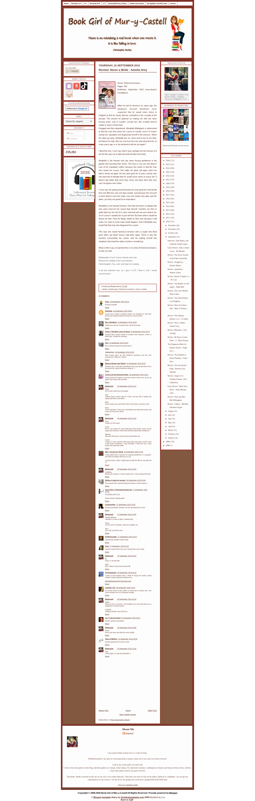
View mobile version (127, 715)
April (170, 426)
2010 (168, 222)
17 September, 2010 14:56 (126, 514)
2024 (168, 168)
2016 (168, 199)
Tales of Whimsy (111, 639)
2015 (168, 203)
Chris (107, 302)
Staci (107, 546)
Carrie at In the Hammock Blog (116, 375)
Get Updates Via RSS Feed (157, 4)
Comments (73, 139)
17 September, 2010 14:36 (125, 505)
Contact (173, 4)
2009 (168, 442)
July (170, 415)
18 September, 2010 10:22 (125, 588)
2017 (168, 195)
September (172, 237)
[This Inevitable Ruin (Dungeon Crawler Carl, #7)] (166, 131)
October (171, 233)
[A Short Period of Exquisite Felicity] (166, 123)
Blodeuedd (109, 386)
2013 (168, 210)
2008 (168, 445)
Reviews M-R (95, 4)
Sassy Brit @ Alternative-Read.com (118, 490)
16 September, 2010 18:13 (119, 302)
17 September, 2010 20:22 (127, 537)
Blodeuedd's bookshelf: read (176, 106)
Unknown (108, 311)
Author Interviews (137, 4)
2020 (168, 183)
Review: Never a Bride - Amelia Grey (123, 69)
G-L (85, 4)
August (171, 411)
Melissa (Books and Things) (115, 363)
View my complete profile (128, 785)
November (172, 229)
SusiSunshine (110, 505)
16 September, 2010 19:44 (140, 332)
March (170, 430)
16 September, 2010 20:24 (118, 343)
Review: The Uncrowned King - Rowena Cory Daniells (177, 368)
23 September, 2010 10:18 (126, 649)
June (170, 419)
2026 (168, 161)
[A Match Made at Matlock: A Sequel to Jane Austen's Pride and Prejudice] (181, 123)
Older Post (152, 711)
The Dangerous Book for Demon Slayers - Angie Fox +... (177, 347)
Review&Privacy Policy (117, 4)
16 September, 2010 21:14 (126, 386)
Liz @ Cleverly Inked (112, 618)
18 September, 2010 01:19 (126, 573)
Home (66, 4)
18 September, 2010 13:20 (126, 599)
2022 (168, 176)
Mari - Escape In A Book (114, 452)
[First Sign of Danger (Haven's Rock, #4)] (181, 115)
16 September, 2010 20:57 (136, 363)
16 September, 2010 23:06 (136, 480)
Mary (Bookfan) (111, 322)
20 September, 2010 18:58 (126, 628)
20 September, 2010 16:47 (130, 618)
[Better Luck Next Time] (176, 115)
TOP (131, 800)
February (171, 434)
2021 (168, 180)
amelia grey (113, 289)
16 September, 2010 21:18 (126, 418)
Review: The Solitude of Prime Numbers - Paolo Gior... (177, 358)
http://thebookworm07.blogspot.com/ (118, 581)
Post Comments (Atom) (120, 720)
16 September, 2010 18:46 (127, 322)
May (170, 423)
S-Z (104, 4)
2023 (168, 172)
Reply (107, 308)
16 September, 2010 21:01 (138, 375)
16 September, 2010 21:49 (133, 452)
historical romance (126, 289)
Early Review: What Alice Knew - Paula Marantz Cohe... (177, 389)
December (172, 225)
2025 (168, 164)
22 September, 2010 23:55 (127, 639)
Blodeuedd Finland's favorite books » (176, 147)
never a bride (141, 289)
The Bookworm (110, 573)
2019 (168, 187)
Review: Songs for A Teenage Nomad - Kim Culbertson (177, 379)
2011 (168, 218)
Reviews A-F (76, 4)
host (106, 343)
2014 (168, 206)
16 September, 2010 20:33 (124, 352)
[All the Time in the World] (176, 131)
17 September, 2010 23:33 (126, 556)
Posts (71, 133)
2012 (168, 214)
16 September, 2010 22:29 (126, 469)
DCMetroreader (111, 537)
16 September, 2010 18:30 (122, 311)
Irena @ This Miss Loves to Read (117, 332)
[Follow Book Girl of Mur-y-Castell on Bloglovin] (77, 110)
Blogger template (102, 797)
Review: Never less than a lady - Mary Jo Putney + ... (178, 308)
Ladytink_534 (110, 588)
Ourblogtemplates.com (132, 797)
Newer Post (103, 711)
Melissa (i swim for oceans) (115, 480)
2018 (168, 191)
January (171, 438)
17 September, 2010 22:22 (119, 546)
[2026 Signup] (85, 199)
